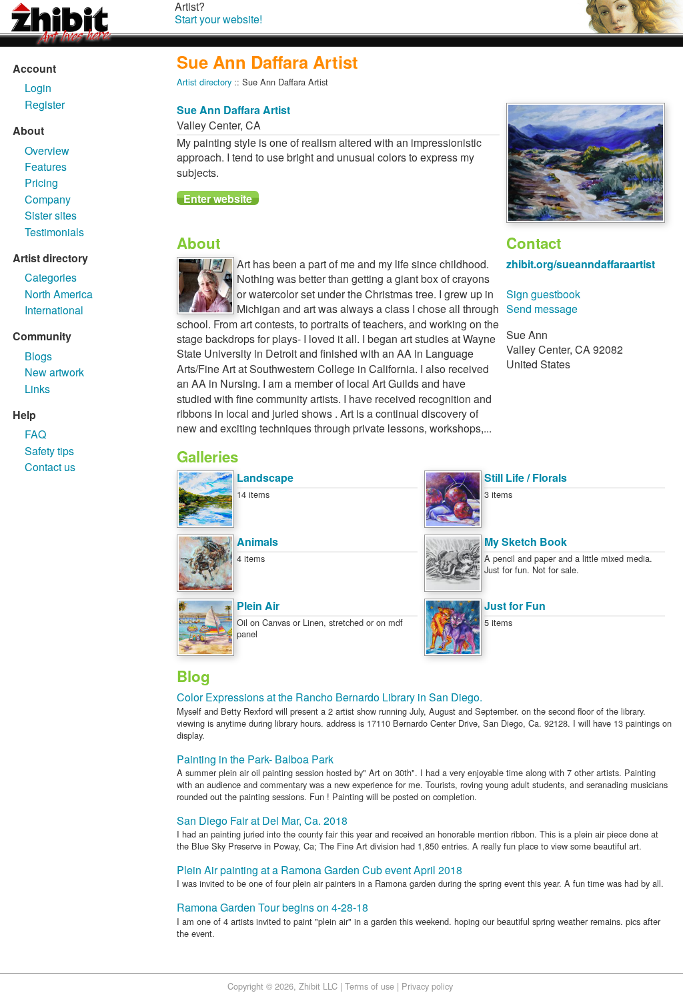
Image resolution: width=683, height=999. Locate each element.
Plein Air (258, 605)
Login (38, 87)
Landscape (265, 477)
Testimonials (54, 232)
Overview (47, 150)
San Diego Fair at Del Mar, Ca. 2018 (262, 820)
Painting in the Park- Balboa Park (255, 759)
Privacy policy (427, 986)
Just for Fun (515, 605)
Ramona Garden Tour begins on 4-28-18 (272, 907)
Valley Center (208, 125)
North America (59, 294)
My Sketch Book (525, 541)
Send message (542, 308)
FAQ (35, 434)
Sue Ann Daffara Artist (233, 109)
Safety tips (49, 450)
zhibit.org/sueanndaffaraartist (580, 264)
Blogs (38, 356)
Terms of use (369, 986)
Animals (257, 541)
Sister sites (51, 215)
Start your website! (218, 19)
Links (37, 388)
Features (46, 166)
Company (48, 199)
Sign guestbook (543, 294)
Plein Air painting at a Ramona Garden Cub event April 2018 (319, 870)
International (54, 310)
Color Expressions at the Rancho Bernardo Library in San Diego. (329, 697)
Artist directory (204, 81)
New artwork (54, 372)
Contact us (50, 466)
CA (253, 125)
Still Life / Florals (525, 477)
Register (45, 104)
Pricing (41, 182)
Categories (51, 277)
